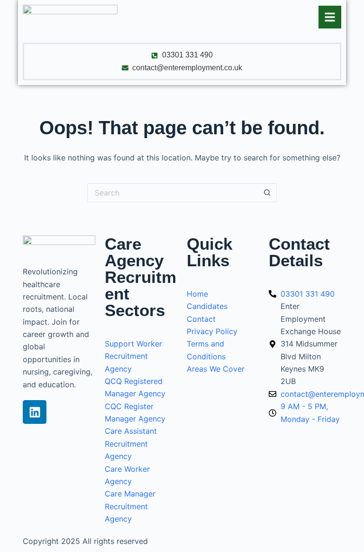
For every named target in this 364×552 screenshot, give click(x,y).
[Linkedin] (34, 412)
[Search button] (267, 192)
